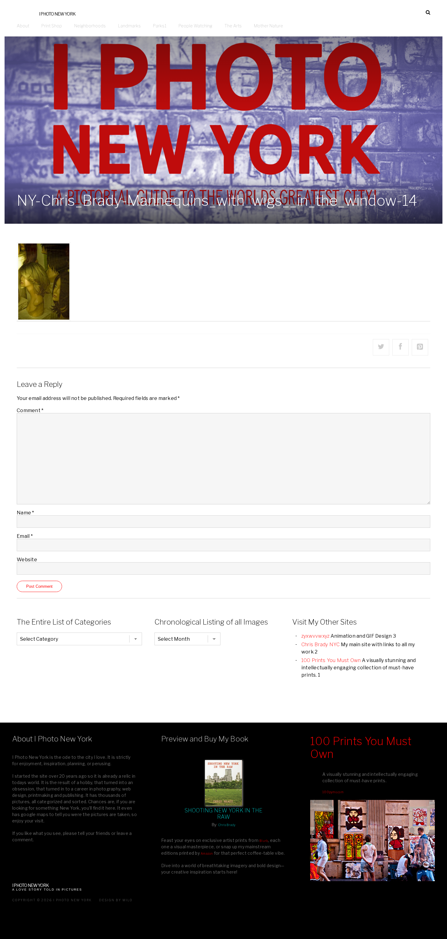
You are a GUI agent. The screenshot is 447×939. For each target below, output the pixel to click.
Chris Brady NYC (320, 644)
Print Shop (51, 25)
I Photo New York (57, 13)
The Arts (233, 25)
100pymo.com (333, 792)
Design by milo (116, 900)
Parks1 (159, 25)
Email (25, 536)
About (23, 25)
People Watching (195, 25)
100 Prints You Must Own (331, 660)
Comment (30, 410)
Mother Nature (268, 25)
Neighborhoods (90, 25)
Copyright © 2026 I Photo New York (52, 900)
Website (27, 559)
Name (25, 513)
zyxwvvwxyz (315, 636)
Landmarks (129, 25)
